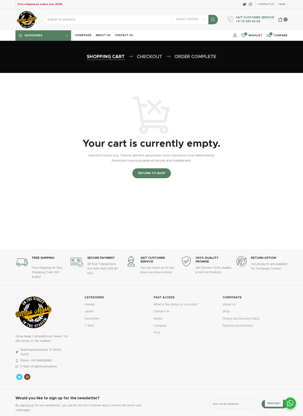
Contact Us (161, 311)
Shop (226, 311)
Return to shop (151, 173)
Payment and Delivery (238, 325)
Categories (94, 297)
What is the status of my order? (176, 304)
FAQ (157, 332)
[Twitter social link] (244, 4)
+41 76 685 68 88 (248, 21)
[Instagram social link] (250, 4)
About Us (229, 304)
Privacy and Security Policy (241, 318)
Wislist (158, 318)
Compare (160, 325)
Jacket (89, 311)
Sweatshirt (92, 318)
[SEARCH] (213, 19)
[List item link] (42, 360)
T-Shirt (89, 325)
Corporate (232, 297)
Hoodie (90, 304)
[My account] (235, 35)
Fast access (164, 297)
